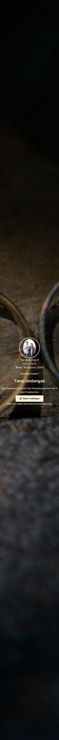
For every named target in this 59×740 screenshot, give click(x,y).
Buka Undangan (31, 398)
